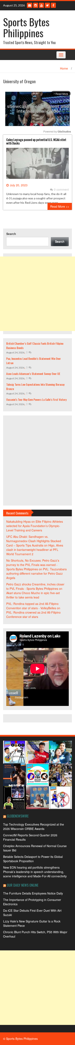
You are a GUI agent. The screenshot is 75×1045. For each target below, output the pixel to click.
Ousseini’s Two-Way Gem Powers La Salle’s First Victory (36, 399)
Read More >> (59, 206)
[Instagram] (35, 5)
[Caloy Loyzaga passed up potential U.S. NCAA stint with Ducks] (37, 165)
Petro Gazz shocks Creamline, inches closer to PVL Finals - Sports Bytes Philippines (35, 586)
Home (64, 68)
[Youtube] (41, 5)
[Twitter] (47, 5)
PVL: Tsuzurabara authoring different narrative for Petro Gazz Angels (36, 573)
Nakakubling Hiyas (18, 521)
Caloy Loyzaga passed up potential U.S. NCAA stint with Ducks (36, 141)
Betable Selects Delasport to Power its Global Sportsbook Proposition (33, 859)
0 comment (61, 189)
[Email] (29, 5)
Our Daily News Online (22, 885)
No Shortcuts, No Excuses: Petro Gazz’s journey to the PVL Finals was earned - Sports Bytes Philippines (32, 564)
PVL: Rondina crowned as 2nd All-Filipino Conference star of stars (33, 614)
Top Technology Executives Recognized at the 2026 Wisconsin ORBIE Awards (33, 826)
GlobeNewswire (18, 816)
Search (11, 234)
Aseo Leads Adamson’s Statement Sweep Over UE (33, 373)
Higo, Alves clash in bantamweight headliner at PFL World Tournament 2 (34, 549)
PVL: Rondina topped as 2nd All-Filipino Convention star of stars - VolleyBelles (32, 606)
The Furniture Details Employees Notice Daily (33, 893)
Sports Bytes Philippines (26, 27)
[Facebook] (53, 5)
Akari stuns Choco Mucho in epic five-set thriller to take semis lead (33, 595)
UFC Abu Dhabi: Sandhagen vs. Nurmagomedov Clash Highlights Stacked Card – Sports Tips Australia (33, 541)
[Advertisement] (37, 293)
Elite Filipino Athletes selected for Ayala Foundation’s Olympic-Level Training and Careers (34, 525)
